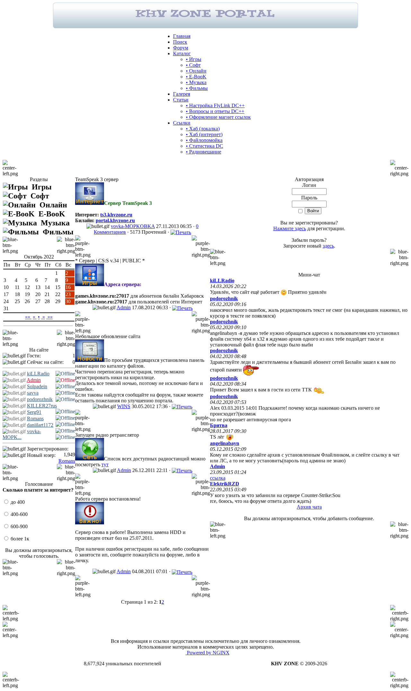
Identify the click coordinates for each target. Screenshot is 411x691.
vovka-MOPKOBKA (133, 226)
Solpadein (37, 386)
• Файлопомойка (204, 140)
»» (49, 316)
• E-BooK (196, 76)
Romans (35, 418)
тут (105, 464)
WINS (123, 406)
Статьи (180, 99)
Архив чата (309, 507)
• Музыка (196, 82)
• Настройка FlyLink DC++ (215, 105)
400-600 (18, 514)
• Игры (193, 59)
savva (33, 393)
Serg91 (34, 412)
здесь (328, 246)
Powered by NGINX (208, 652)
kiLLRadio (38, 373)
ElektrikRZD (224, 483)
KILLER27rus (42, 405)
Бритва (218, 425)
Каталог (182, 53)
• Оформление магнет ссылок (218, 117)
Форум (180, 47)
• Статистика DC (204, 146)
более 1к (19, 538)
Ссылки (181, 123)
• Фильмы (197, 88)
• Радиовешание (203, 151)
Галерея (181, 94)
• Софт (193, 65)
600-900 (18, 526)
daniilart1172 (40, 425)
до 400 (17, 502)
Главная (181, 36)
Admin (34, 380)
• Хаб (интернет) (204, 134)
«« (28, 316)
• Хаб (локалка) (203, 128)
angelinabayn (224, 443)
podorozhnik (40, 399)
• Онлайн (196, 71)
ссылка (217, 478)
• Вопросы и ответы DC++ (215, 111)
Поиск (180, 42)
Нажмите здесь (289, 228)
